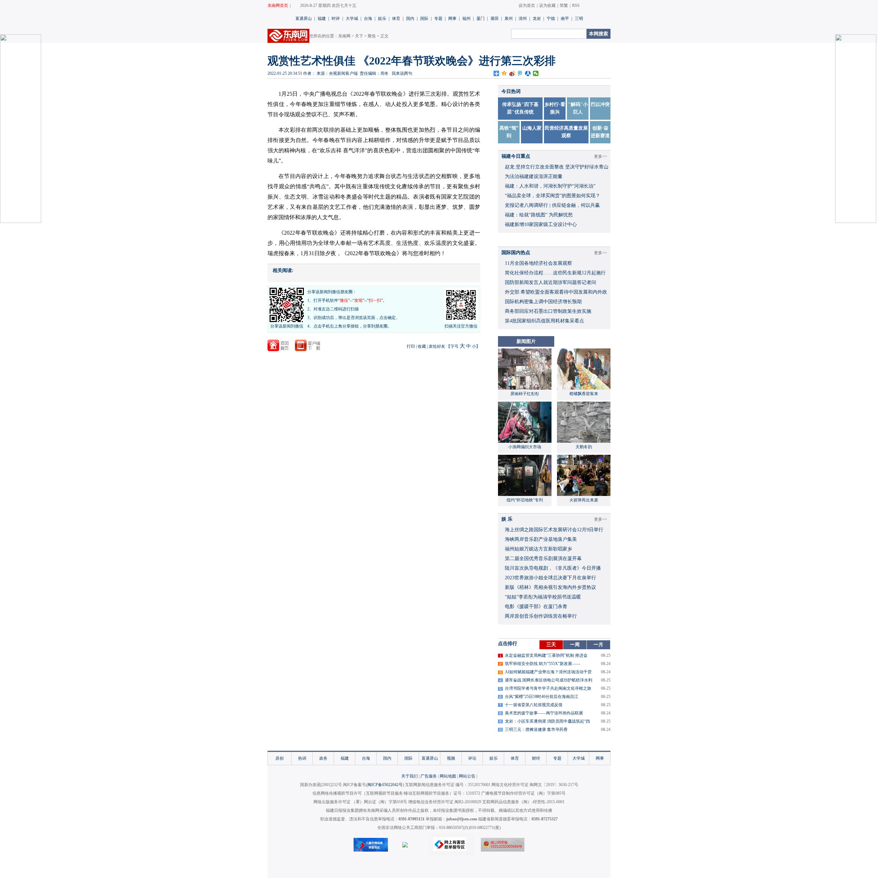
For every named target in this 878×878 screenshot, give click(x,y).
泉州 (509, 18)
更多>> (600, 156)
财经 (536, 758)
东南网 (344, 36)
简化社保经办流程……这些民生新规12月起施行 (555, 272)
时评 (336, 18)
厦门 (480, 18)
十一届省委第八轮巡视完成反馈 (533, 704)
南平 (565, 18)
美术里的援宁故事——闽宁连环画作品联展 (544, 713)
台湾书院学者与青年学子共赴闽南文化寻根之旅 (548, 688)
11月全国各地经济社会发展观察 (538, 263)
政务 (323, 758)
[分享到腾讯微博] (520, 73)
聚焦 (372, 36)
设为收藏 (547, 5)
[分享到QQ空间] (504, 73)
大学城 (352, 18)
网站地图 (448, 776)
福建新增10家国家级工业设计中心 (541, 224)
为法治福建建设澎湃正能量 (533, 176)
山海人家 (532, 128)
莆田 (494, 18)
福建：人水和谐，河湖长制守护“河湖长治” (550, 186)
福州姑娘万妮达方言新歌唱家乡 (538, 548)
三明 (579, 18)
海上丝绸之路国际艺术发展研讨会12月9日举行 (554, 529)
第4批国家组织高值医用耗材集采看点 (544, 320)
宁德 (551, 18)
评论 (472, 758)
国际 (424, 18)
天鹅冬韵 (584, 446)
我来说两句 (402, 73)
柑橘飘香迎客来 (583, 393)
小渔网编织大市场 (524, 446)
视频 (451, 758)
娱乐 (382, 18)
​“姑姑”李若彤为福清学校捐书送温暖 (543, 597)
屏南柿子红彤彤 (524, 393)
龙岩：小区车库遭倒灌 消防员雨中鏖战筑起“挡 (547, 721)
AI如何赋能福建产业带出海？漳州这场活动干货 (548, 671)
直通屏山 (303, 18)
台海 (368, 18)
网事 (452, 18)
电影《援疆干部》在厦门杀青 (536, 606)
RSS (576, 5)
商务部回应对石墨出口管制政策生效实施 (548, 311)
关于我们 (409, 776)
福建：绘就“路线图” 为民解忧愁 (539, 214)
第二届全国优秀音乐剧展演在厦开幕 (543, 558)
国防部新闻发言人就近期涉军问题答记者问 (550, 282)
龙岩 (537, 18)
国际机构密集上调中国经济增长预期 (543, 301)
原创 (279, 758)
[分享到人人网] (528, 73)
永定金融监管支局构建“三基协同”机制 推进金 (546, 655)
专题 (438, 18)
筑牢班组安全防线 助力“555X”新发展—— (542, 663)
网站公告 (467, 776)
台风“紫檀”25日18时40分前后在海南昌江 (541, 696)
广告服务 (428, 776)
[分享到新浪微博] (512, 73)
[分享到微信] (536, 73)
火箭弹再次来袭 (583, 500)
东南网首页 (278, 5)
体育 (396, 18)
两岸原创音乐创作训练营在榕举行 (541, 616)
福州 (466, 18)
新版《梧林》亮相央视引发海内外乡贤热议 (550, 587)
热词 (302, 758)
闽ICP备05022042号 (385, 784)
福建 (322, 18)
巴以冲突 (600, 104)
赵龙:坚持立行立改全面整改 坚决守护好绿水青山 (556, 166)
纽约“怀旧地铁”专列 (525, 500)
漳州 (523, 18)
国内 (410, 18)
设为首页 (527, 5)
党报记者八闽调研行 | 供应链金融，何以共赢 (552, 205)
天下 (359, 36)
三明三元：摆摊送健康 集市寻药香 (536, 729)
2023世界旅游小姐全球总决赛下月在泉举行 (550, 577)
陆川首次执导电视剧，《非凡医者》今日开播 (553, 568)
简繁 (564, 5)
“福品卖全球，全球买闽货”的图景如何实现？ (552, 195)
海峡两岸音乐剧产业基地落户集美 (541, 539)
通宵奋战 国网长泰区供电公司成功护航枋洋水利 (548, 680)
